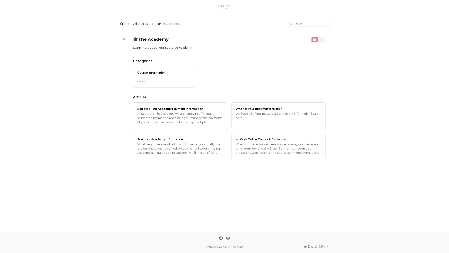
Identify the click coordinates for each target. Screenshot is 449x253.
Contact (238, 247)
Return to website (217, 247)
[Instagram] (228, 238)
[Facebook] (221, 238)
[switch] (318, 40)
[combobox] (309, 24)
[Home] (121, 24)
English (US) (316, 246)
